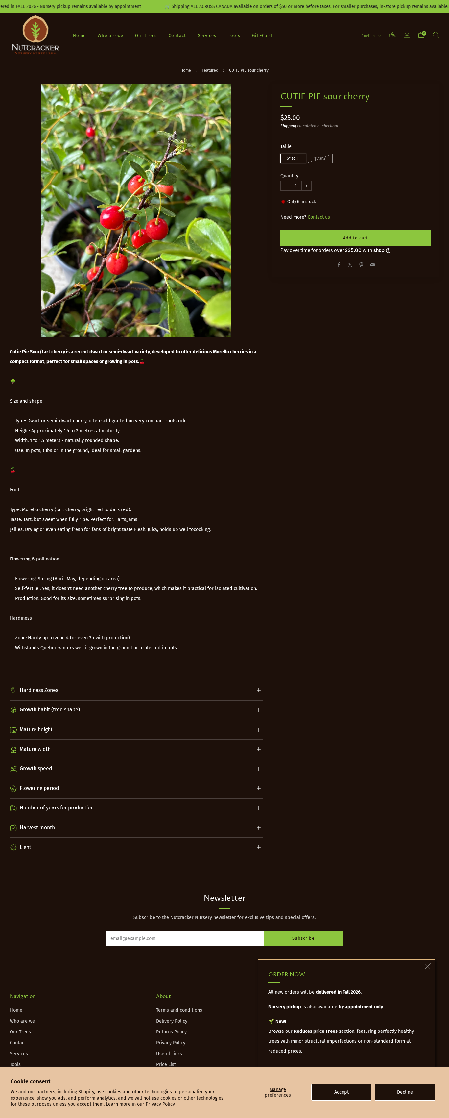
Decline (405, 1092)
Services (207, 35)
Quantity (289, 175)
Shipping (288, 126)
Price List (166, 1064)
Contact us (319, 217)
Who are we (110, 35)
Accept (341, 1092)
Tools (234, 35)
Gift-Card (262, 35)
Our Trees (146, 35)
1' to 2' (320, 157)
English (369, 35)
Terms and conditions (179, 1010)
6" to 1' (293, 157)
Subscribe (303, 938)
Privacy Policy (160, 1104)
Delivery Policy (171, 1021)
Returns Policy (171, 1032)
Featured (210, 70)
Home (79, 35)
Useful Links (169, 1053)
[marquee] (224, 6)
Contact (177, 35)
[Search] (436, 35)
